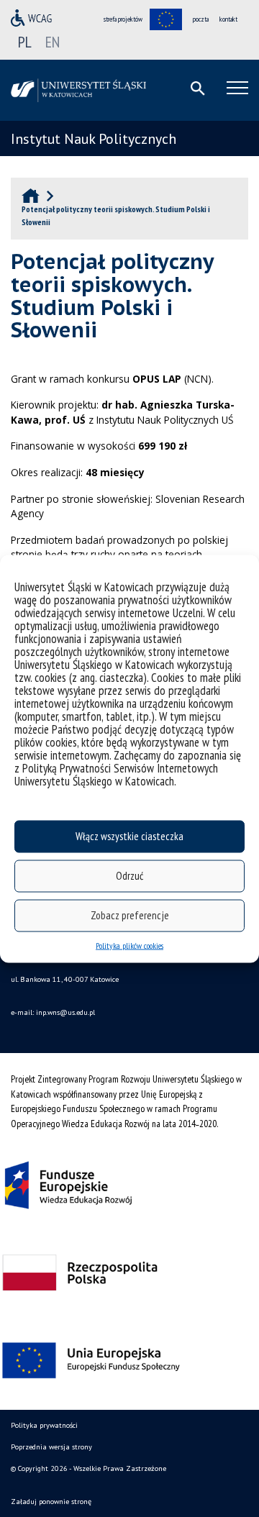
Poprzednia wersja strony (51, 1447)
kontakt (228, 19)
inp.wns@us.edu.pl (65, 1012)
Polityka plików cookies (129, 944)
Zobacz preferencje (130, 915)
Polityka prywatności (44, 1425)
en (52, 42)
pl (25, 42)
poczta (201, 19)
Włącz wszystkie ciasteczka (129, 836)
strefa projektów (123, 19)
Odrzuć (129, 876)
